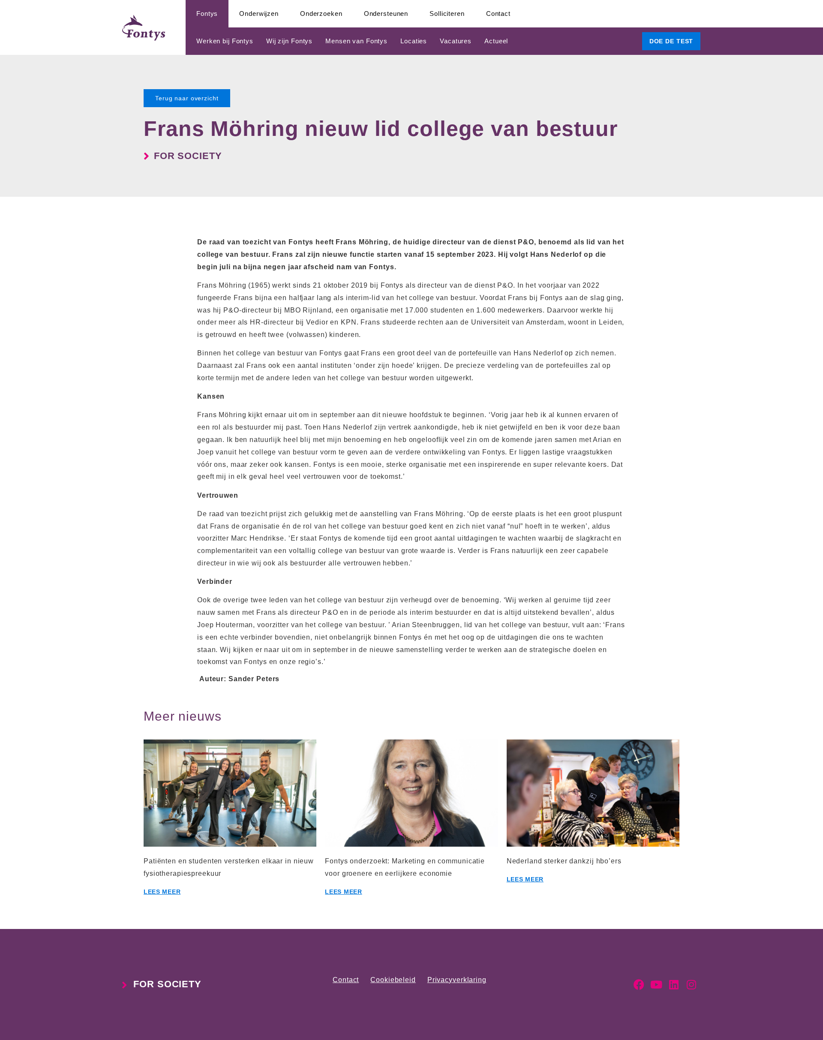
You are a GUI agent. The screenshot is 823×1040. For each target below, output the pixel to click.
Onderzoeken (321, 13)
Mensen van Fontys (356, 41)
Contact (498, 13)
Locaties (413, 41)
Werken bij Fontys (224, 41)
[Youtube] (656, 984)
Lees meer (162, 891)
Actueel (496, 41)
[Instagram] (691, 984)
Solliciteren (447, 13)
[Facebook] (639, 984)
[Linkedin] (674, 984)
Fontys (207, 13)
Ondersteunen (386, 13)
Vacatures (456, 41)
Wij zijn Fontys (289, 41)
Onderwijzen (259, 13)
